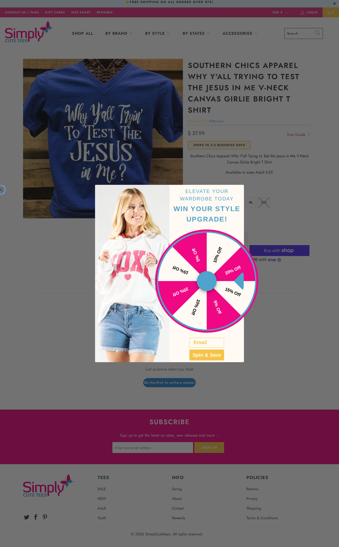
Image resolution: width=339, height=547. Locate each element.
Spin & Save (207, 355)
